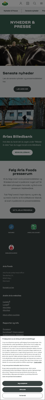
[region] (22, 368)
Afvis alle (23, 389)
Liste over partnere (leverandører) (12, 376)
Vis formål (22, 395)
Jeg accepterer (22, 383)
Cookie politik (38, 362)
